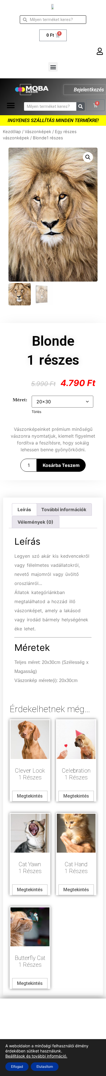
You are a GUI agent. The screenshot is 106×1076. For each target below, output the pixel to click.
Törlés (36, 412)
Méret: (20, 399)
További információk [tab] (63, 509)
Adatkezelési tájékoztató (53, 1009)
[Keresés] (80, 106)
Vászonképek (38, 131)
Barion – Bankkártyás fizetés (53, 1032)
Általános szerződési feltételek (53, 1021)
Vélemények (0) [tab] (35, 522)
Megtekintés (30, 796)
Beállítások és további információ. (36, 1056)
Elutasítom (44, 1066)
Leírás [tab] (24, 509)
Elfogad (17, 1066)
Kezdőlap (12, 131)
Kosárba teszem (61, 465)
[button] (53, 67)
